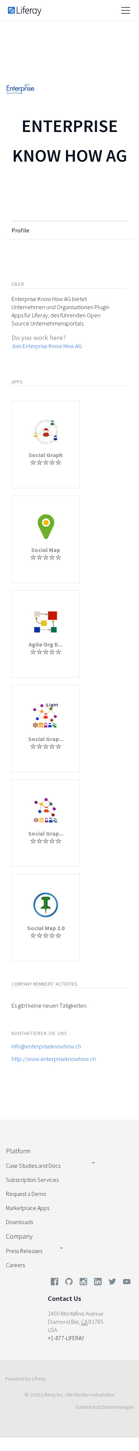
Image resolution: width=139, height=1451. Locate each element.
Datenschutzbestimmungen (105, 1407)
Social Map (45, 549)
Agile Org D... (46, 644)
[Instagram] (83, 1283)
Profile (20, 230)
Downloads (19, 1222)
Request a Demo (26, 1193)
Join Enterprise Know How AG (46, 346)
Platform (18, 1151)
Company (19, 1236)
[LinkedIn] (98, 1283)
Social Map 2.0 (45, 928)
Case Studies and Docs (33, 1165)
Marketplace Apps (27, 1208)
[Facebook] (54, 1283)
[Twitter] (112, 1283)
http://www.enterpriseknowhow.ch (53, 1058)
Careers (15, 1265)
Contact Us (64, 1298)
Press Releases (24, 1251)
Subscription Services (32, 1179)
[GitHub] (69, 1283)
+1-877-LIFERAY (66, 1338)
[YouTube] (125, 1283)
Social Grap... (45, 739)
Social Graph (46, 455)
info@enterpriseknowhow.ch (46, 1046)
